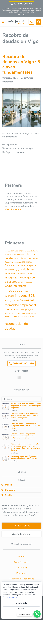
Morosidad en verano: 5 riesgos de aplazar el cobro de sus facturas (24, 457)
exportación (10, 273)
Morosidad (27, 300)
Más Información (13, 209)
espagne (17, 270)
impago (25, 291)
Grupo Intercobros (15, 286)
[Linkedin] (24, 14)
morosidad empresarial (20, 305)
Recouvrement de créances (23, 320)
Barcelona (10, 489)
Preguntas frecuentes (21, 578)
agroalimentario (17, 251)
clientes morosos (17, 254)
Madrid (8, 484)
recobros (32, 317)
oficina (18, 310)
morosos (10, 309)
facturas (19, 273)
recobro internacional (20, 316)
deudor (23, 265)
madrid (16, 301)
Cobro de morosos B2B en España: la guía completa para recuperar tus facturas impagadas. (25, 415)
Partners (21, 573)
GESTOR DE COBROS (25, 282)
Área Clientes (21, 562)
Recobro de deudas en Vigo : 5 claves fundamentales (21, 64)
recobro (7, 313)
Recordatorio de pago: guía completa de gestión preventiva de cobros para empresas (26, 405)
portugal (24, 310)
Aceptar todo (21, 603)
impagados (13, 290)
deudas (16, 265)
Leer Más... (14, 410)
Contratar (21, 567)
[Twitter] (18, 14)
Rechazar (21, 609)
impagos (9, 296)
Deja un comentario (15, 152)
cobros (35, 259)
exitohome (28, 269)
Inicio (21, 556)
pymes (31, 309)
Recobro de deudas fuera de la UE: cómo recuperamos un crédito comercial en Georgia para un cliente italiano (25, 447)
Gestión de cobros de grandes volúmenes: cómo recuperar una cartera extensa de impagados (23, 436)
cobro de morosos (23, 258)
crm (32, 262)
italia (6, 301)
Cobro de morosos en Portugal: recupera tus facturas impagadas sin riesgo (25, 425)
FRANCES (22, 277)
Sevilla (8, 495)
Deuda (8, 265)
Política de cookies (10, 597)
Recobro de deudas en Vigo (19, 148)
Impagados (11, 144)
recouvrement (9, 320)
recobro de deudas (19, 313)
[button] (3, 21)
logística (11, 301)
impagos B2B (25, 295)
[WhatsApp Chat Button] (37, 614)
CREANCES (26, 262)
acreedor (7, 251)
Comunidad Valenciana (13, 262)
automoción (29, 251)
